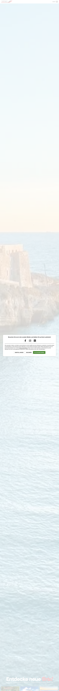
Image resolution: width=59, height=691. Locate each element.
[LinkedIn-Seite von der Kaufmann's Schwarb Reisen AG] (34, 341)
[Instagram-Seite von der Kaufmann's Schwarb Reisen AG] (29, 341)
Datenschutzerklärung (23, 347)
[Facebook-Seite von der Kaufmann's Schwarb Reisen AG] (25, 341)
